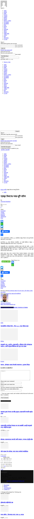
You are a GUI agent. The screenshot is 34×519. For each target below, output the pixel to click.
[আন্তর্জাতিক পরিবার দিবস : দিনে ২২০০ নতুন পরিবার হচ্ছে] (9, 321)
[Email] (17, 229)
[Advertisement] (17, 112)
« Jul (2, 469)
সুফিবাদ (5, 32)
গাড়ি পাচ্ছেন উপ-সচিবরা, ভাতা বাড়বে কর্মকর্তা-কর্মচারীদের (14, 451)
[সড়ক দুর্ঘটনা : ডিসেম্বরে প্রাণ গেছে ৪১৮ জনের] (5, 511)
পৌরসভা (5, 16)
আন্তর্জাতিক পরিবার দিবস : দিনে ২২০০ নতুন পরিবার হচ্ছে (14, 326)
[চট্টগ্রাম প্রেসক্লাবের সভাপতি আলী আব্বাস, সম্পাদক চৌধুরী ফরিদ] (5, 436)
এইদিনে (5, 35)
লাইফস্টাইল (6, 38)
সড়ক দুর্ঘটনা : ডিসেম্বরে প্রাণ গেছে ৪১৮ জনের (12, 514)
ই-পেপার (5, 39)
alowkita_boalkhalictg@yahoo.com (15, 481)
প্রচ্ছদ (5, 10)
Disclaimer (6, 485)
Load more (3, 456)
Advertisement (7, 488)
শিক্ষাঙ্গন (5, 19)
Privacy (6, 486)
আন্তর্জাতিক (6, 23)
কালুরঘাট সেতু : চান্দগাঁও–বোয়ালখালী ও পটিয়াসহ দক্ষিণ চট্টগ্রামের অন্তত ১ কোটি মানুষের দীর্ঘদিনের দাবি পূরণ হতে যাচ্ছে (16, 345)
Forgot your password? (6, 50)
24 (4, 466)
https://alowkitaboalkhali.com (8, 304)
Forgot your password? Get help (9, 140)
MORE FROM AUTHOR (21, 307)
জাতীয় (5, 13)
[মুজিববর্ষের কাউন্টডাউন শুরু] (5, 499)
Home (2, 189)
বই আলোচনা (6, 22)
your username (19, 45)
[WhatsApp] (17, 224)
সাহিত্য (5, 30)
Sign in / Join (7, 62)
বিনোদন (5, 26)
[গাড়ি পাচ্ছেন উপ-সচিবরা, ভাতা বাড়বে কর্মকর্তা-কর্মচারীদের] (5, 448)
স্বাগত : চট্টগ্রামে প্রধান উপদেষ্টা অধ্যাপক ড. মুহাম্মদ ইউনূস (15, 364)
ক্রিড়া (5, 25)
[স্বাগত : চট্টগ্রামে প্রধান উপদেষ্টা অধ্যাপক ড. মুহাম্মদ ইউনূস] (9, 360)
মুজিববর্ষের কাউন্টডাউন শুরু (7, 502)
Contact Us (6, 489)
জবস (5, 36)
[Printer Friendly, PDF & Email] (6, 262)
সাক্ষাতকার (6, 29)
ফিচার (5, 28)
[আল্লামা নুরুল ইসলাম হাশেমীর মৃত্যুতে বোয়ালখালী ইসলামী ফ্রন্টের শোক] (5, 408)
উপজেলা (5, 15)
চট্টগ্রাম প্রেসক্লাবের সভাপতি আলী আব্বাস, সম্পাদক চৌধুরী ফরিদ (17, 439)
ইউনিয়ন (5, 18)
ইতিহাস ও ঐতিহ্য (7, 20)
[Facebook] (17, 221)
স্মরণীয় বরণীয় (6, 33)
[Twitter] (17, 226)
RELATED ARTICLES (7, 307)
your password (19, 46)
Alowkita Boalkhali (5, 201)
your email (18, 54)
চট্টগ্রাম (5, 12)
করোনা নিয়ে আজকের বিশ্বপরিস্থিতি (13, 293)
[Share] (17, 234)
